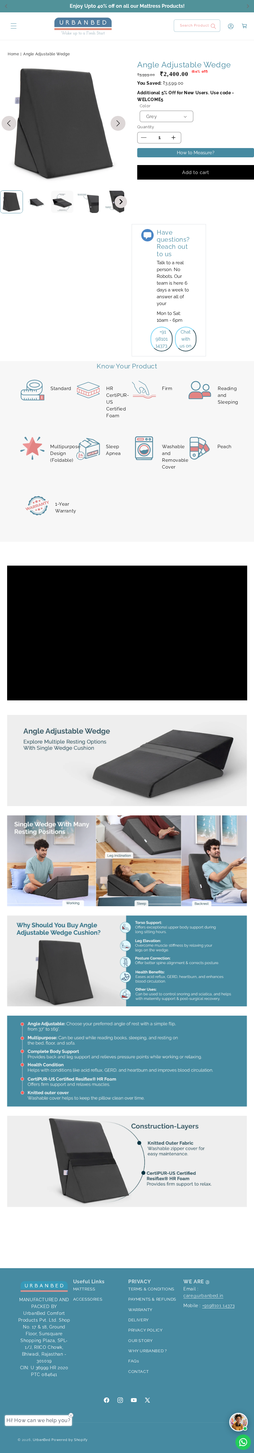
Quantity (145, 127)
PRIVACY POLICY (145, 1330)
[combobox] (197, 25)
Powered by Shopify (69, 1440)
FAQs (133, 1361)
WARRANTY (140, 1309)
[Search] (213, 26)
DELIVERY (138, 1320)
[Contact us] (243, 1442)
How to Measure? (195, 152)
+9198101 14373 (218, 1305)
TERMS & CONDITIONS (151, 1289)
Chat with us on (185, 339)
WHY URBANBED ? (147, 1351)
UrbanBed (42, 1440)
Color (145, 106)
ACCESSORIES (88, 1299)
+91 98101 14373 (161, 339)
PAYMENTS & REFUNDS (152, 1299)
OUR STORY (140, 1340)
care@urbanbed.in (203, 1295)
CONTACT (138, 1371)
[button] (13, 26)
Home (13, 54)
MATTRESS (84, 1289)
